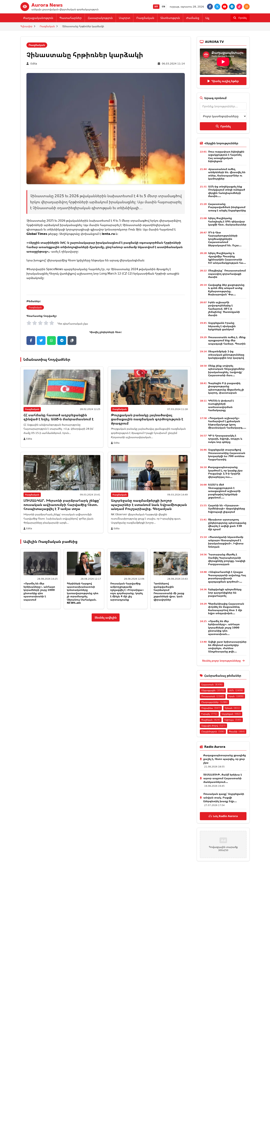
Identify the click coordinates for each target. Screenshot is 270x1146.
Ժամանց (192, 18)
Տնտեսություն (170, 18)
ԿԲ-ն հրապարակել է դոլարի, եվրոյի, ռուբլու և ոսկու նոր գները (225, 439)
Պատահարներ (70, 18)
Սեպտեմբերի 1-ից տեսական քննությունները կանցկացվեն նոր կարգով (226, 354)
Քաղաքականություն (38, 18)
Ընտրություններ (214, 702)
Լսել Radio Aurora (225, 816)
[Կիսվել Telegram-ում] (61, 340)
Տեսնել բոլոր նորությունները (222, 660)
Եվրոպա (232, 719)
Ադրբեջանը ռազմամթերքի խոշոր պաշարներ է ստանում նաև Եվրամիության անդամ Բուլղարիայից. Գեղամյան (149, 504)
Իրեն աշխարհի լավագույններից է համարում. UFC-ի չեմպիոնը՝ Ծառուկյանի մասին (224, 308)
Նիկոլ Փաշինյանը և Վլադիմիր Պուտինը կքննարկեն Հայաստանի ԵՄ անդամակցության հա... (227, 257)
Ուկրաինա (210, 708)
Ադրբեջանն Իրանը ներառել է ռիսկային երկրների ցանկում (222, 326)
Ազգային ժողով (213, 725)
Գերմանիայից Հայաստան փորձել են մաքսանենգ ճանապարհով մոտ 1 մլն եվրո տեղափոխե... (226, 608)
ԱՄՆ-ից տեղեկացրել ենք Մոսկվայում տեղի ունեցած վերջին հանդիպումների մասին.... (226, 191)
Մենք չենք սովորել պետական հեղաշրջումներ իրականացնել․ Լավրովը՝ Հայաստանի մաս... (226, 370)
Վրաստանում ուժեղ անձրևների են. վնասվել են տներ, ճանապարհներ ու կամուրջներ (226, 173)
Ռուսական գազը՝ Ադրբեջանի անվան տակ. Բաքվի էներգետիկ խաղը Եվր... (223, 797)
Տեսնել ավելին (106, 617)
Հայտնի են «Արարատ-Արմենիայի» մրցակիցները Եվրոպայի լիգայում (226, 508)
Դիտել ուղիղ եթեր (225, 81)
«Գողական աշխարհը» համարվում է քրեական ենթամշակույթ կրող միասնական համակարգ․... (227, 422)
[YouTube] (225, 7)
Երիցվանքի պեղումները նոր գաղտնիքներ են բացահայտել (225, 592)
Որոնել (225, 126)
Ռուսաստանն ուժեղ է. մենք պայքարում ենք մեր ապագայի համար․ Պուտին (227, 340)
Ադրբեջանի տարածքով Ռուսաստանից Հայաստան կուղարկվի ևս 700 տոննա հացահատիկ (226, 454)
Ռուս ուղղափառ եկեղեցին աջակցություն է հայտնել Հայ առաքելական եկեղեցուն (226, 156)
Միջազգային (212, 690)
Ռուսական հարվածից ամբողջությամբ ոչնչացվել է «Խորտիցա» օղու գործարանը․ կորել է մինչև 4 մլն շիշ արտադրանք (127, 591)
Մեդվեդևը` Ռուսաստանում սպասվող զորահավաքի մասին (227, 274)
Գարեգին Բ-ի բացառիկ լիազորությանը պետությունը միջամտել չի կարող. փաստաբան (226, 388)
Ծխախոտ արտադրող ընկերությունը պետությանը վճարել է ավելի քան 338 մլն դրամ (227, 524)
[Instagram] (247, 7)
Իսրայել (209, 713)
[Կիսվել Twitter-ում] (41, 340)
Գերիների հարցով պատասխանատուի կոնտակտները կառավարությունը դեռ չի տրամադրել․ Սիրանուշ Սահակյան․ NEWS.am (82, 593)
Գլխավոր (26, 26)
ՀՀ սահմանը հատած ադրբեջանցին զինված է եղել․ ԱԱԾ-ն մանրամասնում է (58, 417)
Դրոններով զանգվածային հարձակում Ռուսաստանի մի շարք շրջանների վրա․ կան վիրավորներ (169, 591)
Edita (33, 63)
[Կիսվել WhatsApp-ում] (51, 340)
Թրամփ (237, 731)
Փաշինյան (210, 719)
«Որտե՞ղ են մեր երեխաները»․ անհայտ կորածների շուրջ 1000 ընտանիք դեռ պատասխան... (224, 627)
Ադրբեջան (231, 713)
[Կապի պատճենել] (72, 340)
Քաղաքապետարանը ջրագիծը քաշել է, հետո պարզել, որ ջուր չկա (224, 758)
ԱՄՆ (236, 690)
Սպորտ (124, 18)
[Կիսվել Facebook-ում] (30, 340)
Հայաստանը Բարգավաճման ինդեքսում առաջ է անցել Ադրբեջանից (227, 207)
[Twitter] (217, 7)
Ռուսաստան (212, 696)
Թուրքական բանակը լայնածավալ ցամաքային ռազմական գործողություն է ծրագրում (147, 419)
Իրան (236, 696)
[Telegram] (232, 7)
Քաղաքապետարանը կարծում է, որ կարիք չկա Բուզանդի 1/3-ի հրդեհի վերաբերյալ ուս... (225, 472)
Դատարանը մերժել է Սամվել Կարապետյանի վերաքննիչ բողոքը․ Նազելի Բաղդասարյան (226, 559)
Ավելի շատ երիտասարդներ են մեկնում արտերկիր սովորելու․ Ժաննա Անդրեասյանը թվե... (227, 646)
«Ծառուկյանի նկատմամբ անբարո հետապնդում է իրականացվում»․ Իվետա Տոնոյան (226, 541)
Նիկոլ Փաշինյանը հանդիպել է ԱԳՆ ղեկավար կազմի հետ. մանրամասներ (227, 221)
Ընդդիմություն (212, 731)
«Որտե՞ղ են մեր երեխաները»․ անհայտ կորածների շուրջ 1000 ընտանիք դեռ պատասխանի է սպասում (39, 591)
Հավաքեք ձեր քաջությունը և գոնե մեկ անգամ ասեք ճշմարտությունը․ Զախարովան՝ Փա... (226, 289)
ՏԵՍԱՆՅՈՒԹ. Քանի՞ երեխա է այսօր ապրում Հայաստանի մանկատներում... (222, 778)
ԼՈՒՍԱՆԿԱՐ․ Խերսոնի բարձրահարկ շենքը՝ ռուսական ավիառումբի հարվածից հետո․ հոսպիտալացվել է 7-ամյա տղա (62, 504)
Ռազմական (145, 18)
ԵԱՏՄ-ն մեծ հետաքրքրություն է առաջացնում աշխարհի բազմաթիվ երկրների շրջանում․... (224, 491)
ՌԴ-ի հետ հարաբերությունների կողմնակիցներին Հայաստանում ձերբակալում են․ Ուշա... (225, 239)
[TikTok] (239, 7)
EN (163, 6)
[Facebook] (210, 7)
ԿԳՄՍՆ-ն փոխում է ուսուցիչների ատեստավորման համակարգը (221, 405)
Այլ (207, 18)
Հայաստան (212, 684)
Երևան (232, 708)
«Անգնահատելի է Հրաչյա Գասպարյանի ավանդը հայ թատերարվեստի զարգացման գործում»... (227, 576)
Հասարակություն (100, 18)
